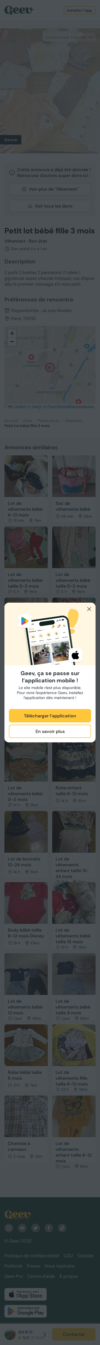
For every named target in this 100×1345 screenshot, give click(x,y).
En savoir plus (50, 731)
